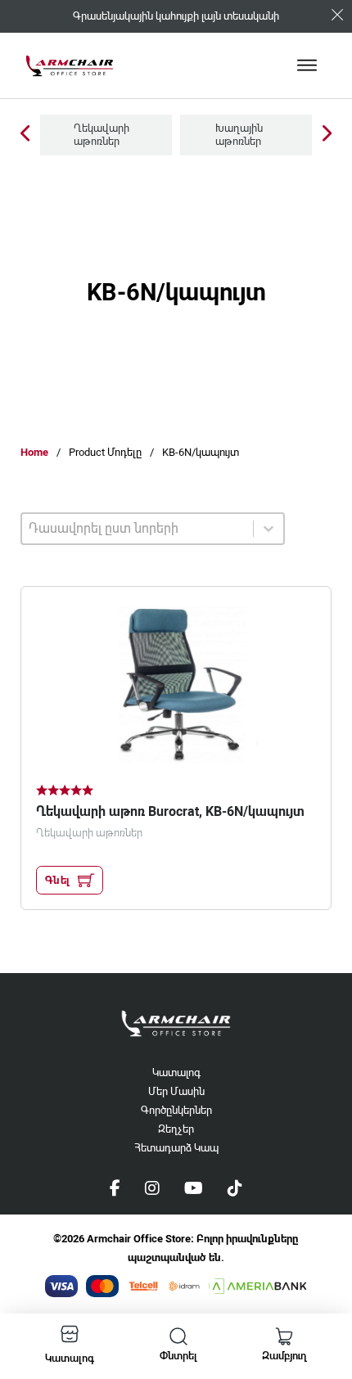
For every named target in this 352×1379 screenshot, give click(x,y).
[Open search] (178, 1336)
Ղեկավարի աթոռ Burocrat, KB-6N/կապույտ (170, 811)
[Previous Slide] (24, 134)
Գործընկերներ (176, 1110)
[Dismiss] (337, 14)
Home (34, 452)
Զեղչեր (176, 1129)
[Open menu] (307, 65)
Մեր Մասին (176, 1091)
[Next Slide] (327, 134)
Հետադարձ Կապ (176, 1148)
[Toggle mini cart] (284, 1336)
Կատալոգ (176, 1072)
